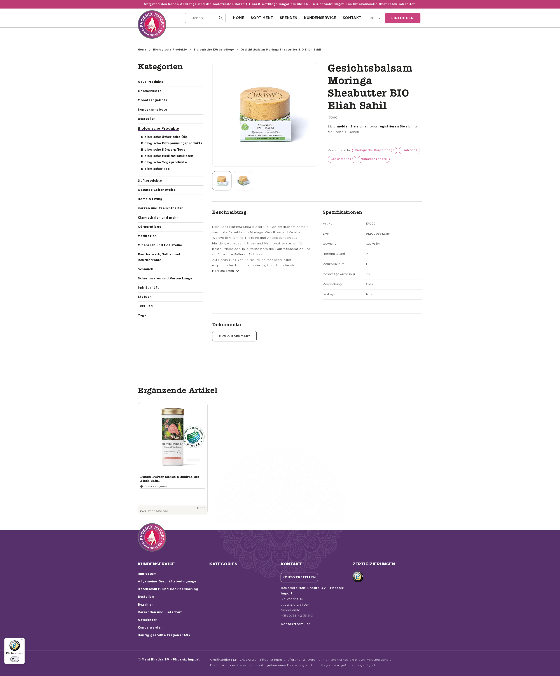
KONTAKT (352, 18)
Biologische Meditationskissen (167, 156)
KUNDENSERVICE (320, 18)
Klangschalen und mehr (158, 217)
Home (142, 49)
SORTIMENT (262, 18)
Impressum (147, 573)
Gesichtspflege (342, 159)
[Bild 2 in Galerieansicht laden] (243, 180)
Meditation (147, 236)
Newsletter (147, 620)
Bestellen (146, 596)
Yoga (142, 315)
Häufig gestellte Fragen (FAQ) (164, 635)
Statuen (145, 296)
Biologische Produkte (170, 49)
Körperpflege (149, 226)
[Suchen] (221, 18)
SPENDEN (289, 18)
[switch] (14, 659)
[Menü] (22, 640)
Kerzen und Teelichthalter (160, 208)
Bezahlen (146, 604)
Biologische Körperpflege (214, 49)
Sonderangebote (152, 109)
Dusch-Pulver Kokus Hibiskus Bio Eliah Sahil (170, 479)
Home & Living (150, 199)
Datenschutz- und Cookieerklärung (168, 589)
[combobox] (205, 18)
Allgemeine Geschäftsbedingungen (168, 581)
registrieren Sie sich (395, 126)
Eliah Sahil (409, 150)
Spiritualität (148, 287)
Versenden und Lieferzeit (160, 612)
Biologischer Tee (155, 169)
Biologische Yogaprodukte (164, 162)
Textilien (145, 306)
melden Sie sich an (353, 126)
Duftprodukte (150, 180)
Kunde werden (150, 627)
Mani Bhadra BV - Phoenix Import (171, 659)
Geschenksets (149, 91)
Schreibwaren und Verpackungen (166, 278)
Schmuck (145, 269)
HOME (238, 18)
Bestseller (146, 118)
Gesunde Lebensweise (157, 190)
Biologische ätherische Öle (164, 137)
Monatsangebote (152, 100)
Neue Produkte (151, 82)
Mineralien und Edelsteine (160, 245)
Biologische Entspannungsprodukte (172, 143)
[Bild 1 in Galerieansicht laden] (221, 180)
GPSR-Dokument (234, 336)
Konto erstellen (299, 577)
